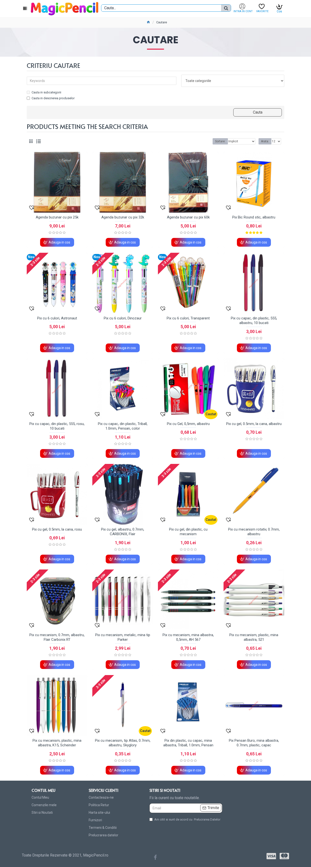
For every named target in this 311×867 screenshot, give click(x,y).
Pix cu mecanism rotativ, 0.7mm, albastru (254, 531)
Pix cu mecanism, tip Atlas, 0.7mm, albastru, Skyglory (122, 743)
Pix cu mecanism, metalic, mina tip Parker (122, 637)
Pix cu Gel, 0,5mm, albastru (188, 424)
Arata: (265, 141)
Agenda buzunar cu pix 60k (188, 217)
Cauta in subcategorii (46, 92)
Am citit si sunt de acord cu (187, 819)
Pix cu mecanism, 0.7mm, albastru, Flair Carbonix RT (57, 637)
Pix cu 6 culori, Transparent (188, 318)
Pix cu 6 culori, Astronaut (57, 318)
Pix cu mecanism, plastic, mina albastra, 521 (253, 637)
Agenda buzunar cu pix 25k (57, 217)
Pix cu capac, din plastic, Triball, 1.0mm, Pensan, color (122, 426)
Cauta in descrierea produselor (53, 98)
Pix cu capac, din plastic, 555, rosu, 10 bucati (57, 426)
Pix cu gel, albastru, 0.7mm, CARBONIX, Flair (122, 531)
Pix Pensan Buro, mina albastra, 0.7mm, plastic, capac (254, 743)
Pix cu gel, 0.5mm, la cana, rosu (57, 529)
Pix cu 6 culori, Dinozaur (123, 318)
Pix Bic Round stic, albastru (253, 217)
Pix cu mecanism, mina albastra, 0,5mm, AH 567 (188, 637)
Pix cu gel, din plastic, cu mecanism (188, 531)
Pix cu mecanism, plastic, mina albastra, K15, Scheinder (57, 743)
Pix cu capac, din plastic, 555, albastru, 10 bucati (254, 320)
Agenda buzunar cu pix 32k (122, 217)
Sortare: (220, 141)
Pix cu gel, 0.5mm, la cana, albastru (254, 424)
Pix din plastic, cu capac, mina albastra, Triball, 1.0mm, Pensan (188, 743)
